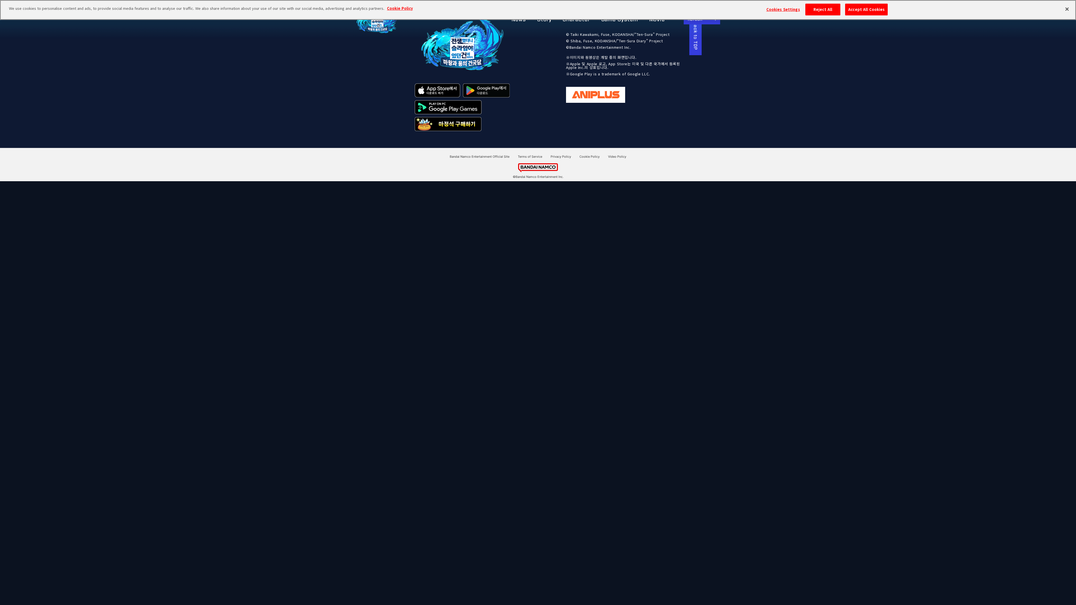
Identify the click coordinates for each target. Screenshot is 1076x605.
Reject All (822, 9)
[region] (538, 10)
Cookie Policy (589, 157)
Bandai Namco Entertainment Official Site (479, 157)
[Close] (1067, 9)
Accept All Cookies (866, 9)
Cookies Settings (783, 9)
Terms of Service (530, 157)
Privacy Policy (561, 157)
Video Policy (617, 157)
